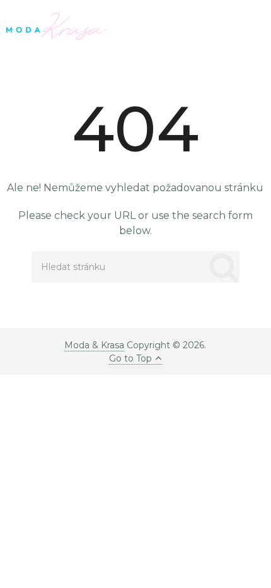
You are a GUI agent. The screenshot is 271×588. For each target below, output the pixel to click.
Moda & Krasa (94, 345)
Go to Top (130, 358)
